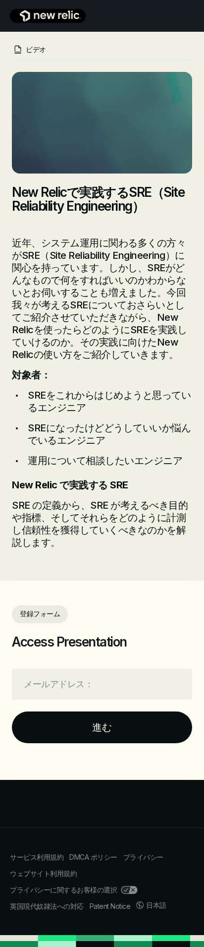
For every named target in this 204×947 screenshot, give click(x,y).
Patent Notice (110, 906)
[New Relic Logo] (48, 16)
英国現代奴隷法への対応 (47, 906)
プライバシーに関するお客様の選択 (63, 890)
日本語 (156, 905)
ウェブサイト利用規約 (43, 873)
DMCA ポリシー (93, 857)
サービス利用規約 (36, 857)
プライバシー (143, 857)
